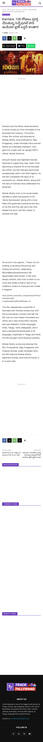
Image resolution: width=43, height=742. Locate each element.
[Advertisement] (21, 101)
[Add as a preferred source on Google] (9, 46)
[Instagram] (24, 734)
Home (4, 9)
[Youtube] (29, 734)
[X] (9, 38)
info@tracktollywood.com (20, 719)
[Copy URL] (19, 38)
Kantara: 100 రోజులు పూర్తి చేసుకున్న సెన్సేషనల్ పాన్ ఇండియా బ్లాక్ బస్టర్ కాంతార (31, 455)
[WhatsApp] (14, 38)
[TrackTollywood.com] (21, 687)
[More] (24, 38)
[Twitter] (19, 734)
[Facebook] (4, 38)
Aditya (6, 33)
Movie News (11, 9)
